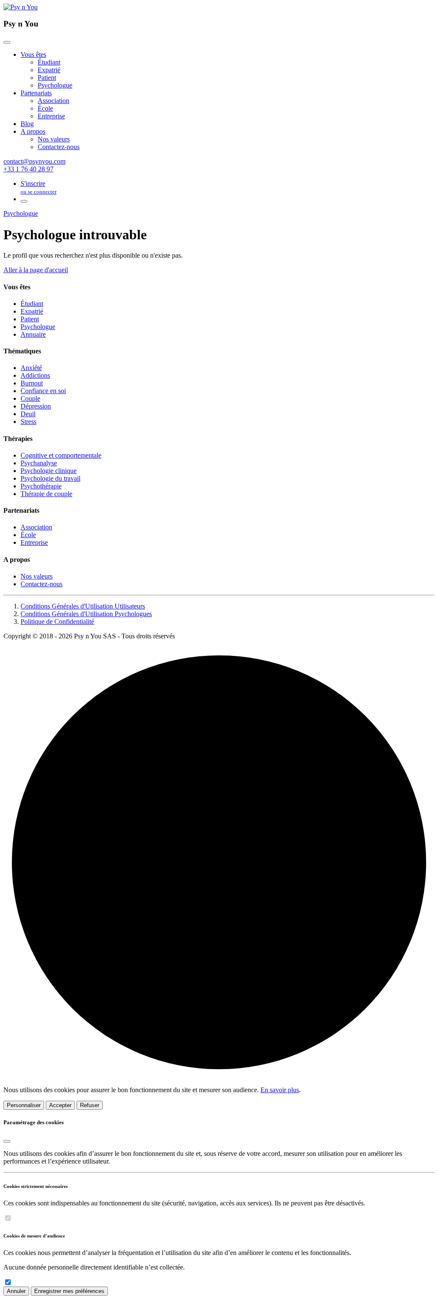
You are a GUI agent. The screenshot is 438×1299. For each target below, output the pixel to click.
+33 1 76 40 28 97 (28, 169)
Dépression (36, 406)
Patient (47, 77)
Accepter (60, 1105)
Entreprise (51, 116)
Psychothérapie (41, 486)
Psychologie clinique (49, 470)
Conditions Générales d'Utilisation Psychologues (86, 613)
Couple (30, 398)
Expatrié (49, 69)
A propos (33, 131)
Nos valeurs (54, 139)
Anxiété (31, 367)
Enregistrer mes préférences (69, 1291)
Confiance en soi (43, 390)
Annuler (16, 1291)
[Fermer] (6, 42)
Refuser (89, 1105)
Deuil (28, 413)
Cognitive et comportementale (61, 455)
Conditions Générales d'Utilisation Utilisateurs (83, 606)
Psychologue (55, 85)
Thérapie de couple (46, 493)
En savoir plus (279, 1089)
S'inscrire (38, 187)
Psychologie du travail (50, 478)
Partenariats (36, 93)
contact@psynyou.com (34, 161)
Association (53, 100)
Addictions (35, 375)
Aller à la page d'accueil (35, 269)
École (45, 108)
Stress (28, 421)
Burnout (32, 383)
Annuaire (33, 334)
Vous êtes (33, 54)
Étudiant (49, 62)
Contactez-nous (59, 146)
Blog (27, 123)
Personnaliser (24, 1105)
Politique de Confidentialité (57, 621)
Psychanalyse (39, 463)
